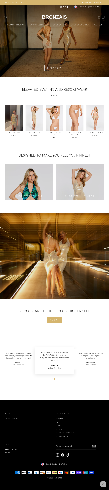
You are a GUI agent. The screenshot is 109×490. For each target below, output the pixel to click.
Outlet (98, 24)
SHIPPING (59, 429)
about (54, 320)
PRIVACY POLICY (11, 450)
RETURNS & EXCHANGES (65, 433)
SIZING (58, 426)
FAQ (57, 422)
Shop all (21, 24)
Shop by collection (38, 24)
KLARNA (8, 453)
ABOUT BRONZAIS (12, 419)
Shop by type (60, 24)
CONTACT (59, 419)
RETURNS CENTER (62, 436)
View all (54, 96)
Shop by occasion (80, 24)
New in (10, 24)
